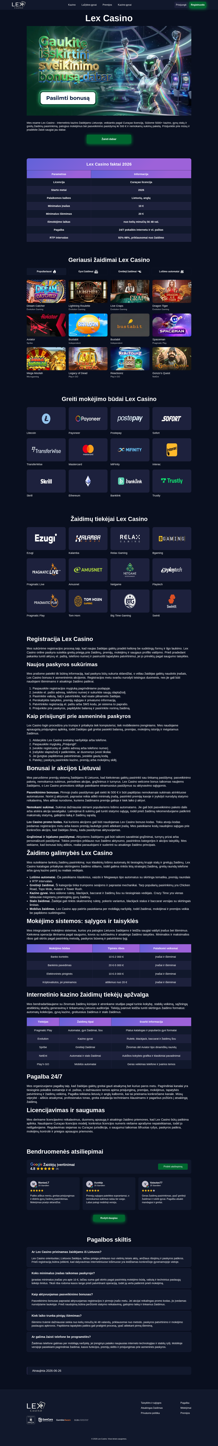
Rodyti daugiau (109, 1218)
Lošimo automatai (169, 271)
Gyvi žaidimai (85, 271)
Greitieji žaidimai (127, 271)
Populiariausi (44, 271)
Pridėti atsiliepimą (173, 1166)
